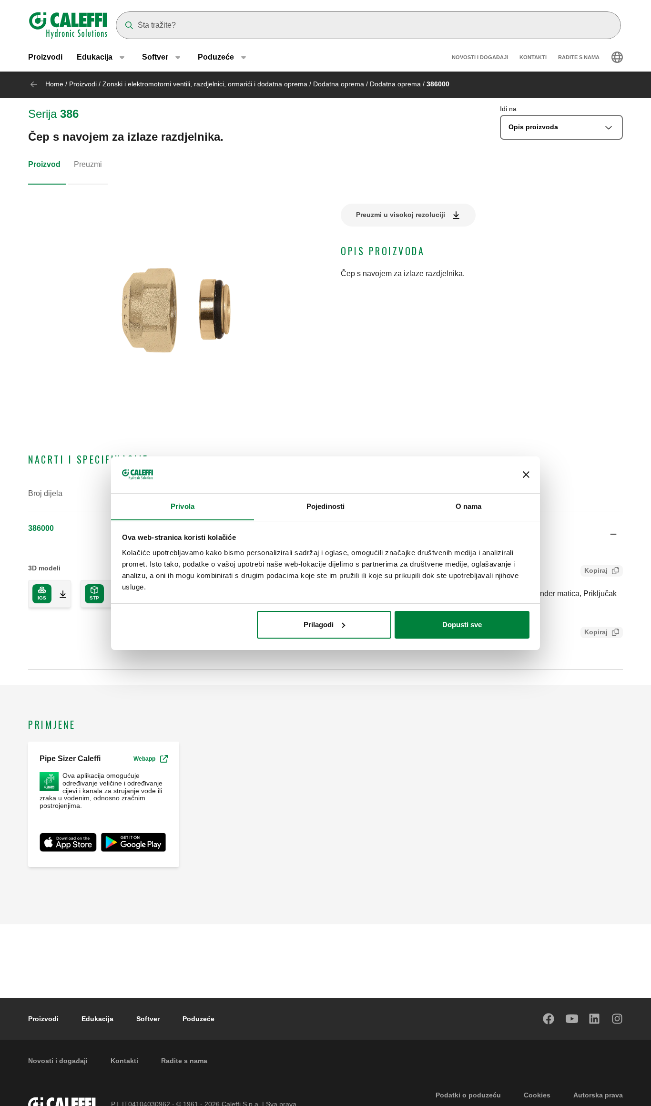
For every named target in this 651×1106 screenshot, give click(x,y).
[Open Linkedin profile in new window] (595, 1018)
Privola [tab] (182, 506)
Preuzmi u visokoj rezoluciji (400, 214)
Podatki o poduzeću (468, 1095)
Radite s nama (579, 57)
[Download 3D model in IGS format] (59, 594)
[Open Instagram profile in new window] (617, 1018)
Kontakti (533, 57)
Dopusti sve (462, 624)
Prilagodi (319, 624)
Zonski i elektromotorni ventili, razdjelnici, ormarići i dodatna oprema (204, 84)
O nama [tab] (469, 506)
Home (54, 84)
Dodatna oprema (338, 84)
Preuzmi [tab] (88, 164)
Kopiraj (596, 570)
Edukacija (97, 1019)
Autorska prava (598, 1095)
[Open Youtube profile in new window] (572, 1018)
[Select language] (617, 57)
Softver (148, 1019)
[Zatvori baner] (526, 474)
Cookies (537, 1095)
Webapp (144, 758)
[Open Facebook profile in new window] (549, 1018)
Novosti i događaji (480, 57)
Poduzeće (198, 1019)
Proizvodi (45, 57)
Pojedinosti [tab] (325, 506)
